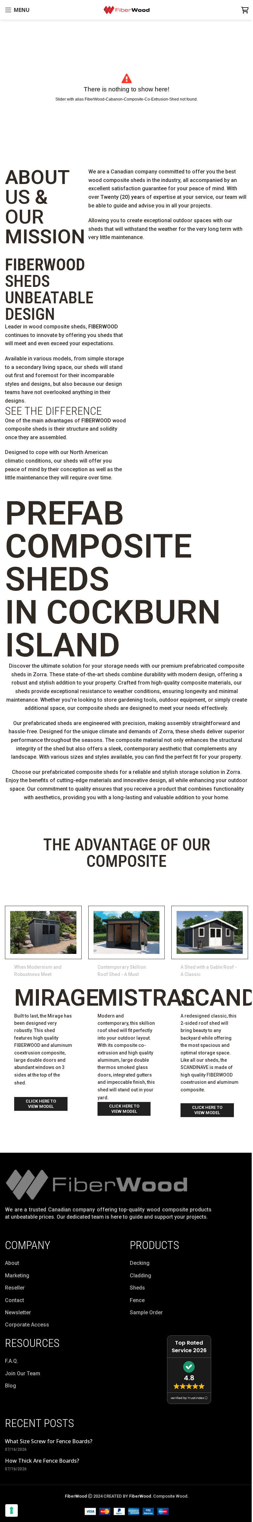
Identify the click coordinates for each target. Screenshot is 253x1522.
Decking (140, 1263)
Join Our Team (22, 1373)
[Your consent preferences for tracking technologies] (11, 1510)
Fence (137, 1300)
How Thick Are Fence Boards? (42, 1460)
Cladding (140, 1275)
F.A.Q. (11, 1361)
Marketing (17, 1275)
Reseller (15, 1288)
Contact (14, 1300)
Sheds (137, 1288)
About (12, 1263)
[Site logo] (126, 9)
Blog (10, 1386)
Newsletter (18, 1312)
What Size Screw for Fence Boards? (48, 1441)
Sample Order (146, 1312)
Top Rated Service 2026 (189, 1346)
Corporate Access (27, 1325)
